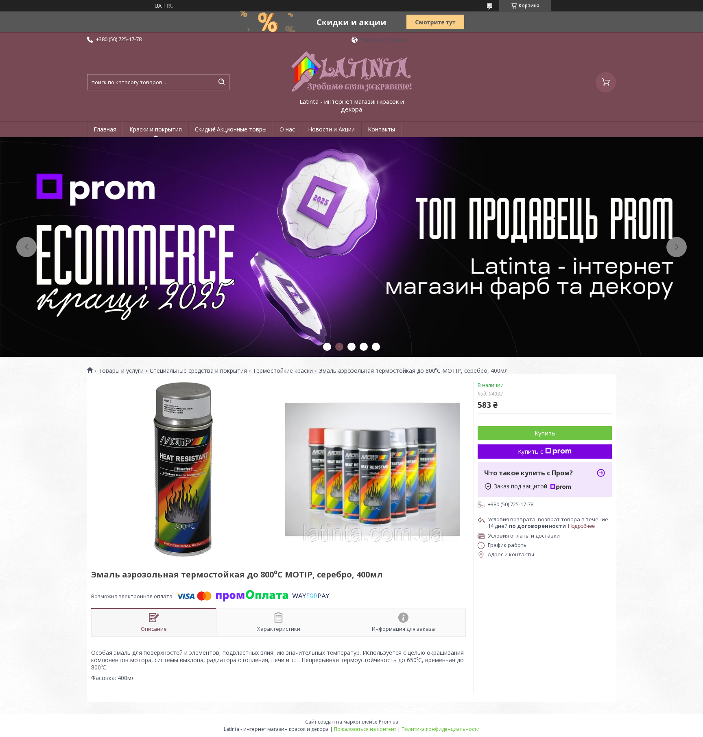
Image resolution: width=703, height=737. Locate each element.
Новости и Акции (331, 129)
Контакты (381, 129)
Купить (545, 433)
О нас (287, 129)
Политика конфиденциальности (441, 729)
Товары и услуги (121, 370)
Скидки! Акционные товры (230, 129)
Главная (105, 129)
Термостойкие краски (283, 370)
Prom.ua (388, 721)
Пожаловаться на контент (365, 729)
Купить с (530, 451)
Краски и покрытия (155, 129)
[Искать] (221, 82)
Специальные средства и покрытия (198, 370)
